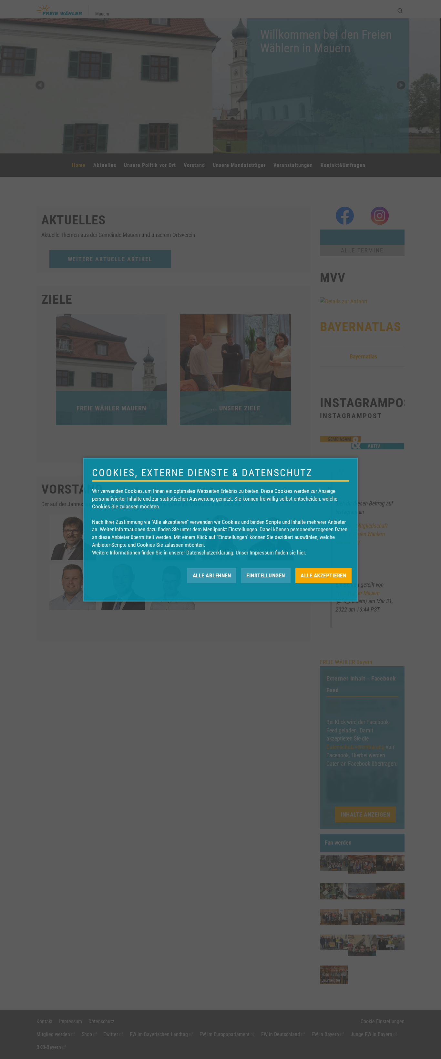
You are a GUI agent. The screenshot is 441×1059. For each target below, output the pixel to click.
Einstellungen (265, 575)
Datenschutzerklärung (209, 552)
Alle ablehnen (212, 575)
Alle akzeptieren (323, 575)
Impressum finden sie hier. (278, 552)
